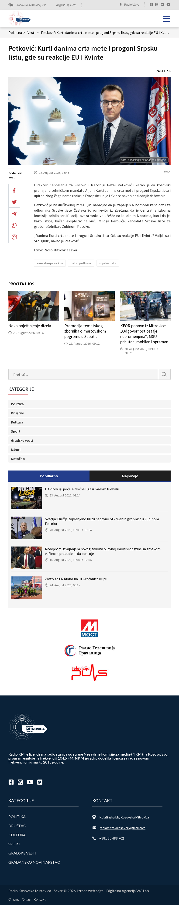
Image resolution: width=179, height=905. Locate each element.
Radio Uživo (131, 4)
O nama (14, 899)
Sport (16, 431)
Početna (16, 32)
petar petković (81, 263)
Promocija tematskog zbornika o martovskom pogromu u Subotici (85, 331)
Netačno (18, 458)
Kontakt (40, 899)
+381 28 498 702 (111, 838)
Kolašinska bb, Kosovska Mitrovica (124, 817)
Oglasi (26, 899)
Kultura (17, 422)
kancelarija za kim (50, 263)
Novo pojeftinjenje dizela (29, 325)
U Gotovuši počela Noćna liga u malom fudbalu (82, 489)
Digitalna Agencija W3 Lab (127, 890)
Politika (163, 70)
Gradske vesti (22, 440)
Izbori (16, 449)
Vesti (33, 32)
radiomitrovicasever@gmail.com (122, 828)
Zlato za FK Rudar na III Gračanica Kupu (76, 578)
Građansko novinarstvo (34, 862)
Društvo (17, 413)
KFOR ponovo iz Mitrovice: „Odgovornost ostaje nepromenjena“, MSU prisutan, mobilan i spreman (144, 333)
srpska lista (107, 263)
